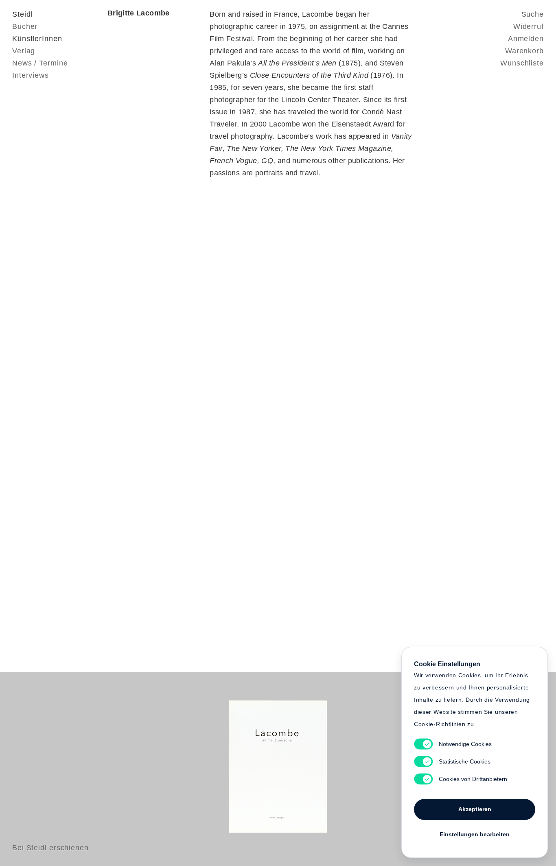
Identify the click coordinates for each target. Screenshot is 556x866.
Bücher (24, 26)
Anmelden (526, 39)
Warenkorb (524, 51)
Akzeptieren (474, 809)
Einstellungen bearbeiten (475, 834)
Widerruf (528, 26)
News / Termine (40, 63)
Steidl (22, 14)
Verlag (23, 51)
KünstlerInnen (37, 39)
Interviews (30, 75)
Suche (532, 14)
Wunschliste (522, 63)
